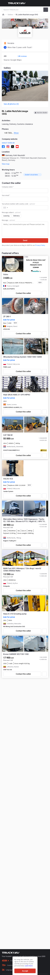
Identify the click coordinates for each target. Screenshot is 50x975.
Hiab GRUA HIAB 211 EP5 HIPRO (16, 395)
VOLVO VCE (8, 479)
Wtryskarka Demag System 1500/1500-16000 (22, 357)
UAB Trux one (7, 669)
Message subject (11, 212)
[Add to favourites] (44, 293)
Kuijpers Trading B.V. (9, 541)
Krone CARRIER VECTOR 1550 (15, 654)
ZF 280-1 (7, 316)
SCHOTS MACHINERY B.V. (11, 450)
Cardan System (8, 491)
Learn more (29, 966)
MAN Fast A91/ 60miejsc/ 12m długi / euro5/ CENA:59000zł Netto (22, 569)
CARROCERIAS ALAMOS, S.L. (12, 407)
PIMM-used (7, 367)
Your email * (6, 195)
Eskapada (6, 586)
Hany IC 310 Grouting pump (15, 614)
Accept (25, 971)
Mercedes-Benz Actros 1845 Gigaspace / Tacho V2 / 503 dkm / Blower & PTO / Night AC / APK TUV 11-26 (24, 520)
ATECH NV (6, 329)
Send (25, 240)
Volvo (5, 274)
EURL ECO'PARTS (9, 289)
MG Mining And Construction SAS (14, 626)
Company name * (8, 187)
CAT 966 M (7, 435)
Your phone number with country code (18, 204)
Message (8, 220)
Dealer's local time (31, 175)
